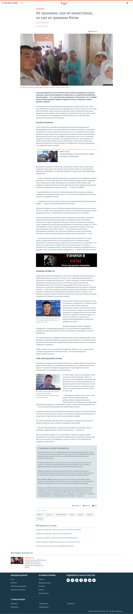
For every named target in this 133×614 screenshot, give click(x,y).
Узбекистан (71, 603)
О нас (12, 579)
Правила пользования (18, 590)
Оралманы (40, 9)
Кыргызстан (15, 607)
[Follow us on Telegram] (81, 580)
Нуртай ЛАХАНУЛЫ (42, 22)
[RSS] (94, 580)
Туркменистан (29, 558)
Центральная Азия (45, 583)
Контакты (14, 583)
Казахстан (14, 603)
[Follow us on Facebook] (77, 580)
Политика (42, 586)
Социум (41, 590)
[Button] (92, 31)
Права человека (44, 593)
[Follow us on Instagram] (72, 580)
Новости (41, 579)
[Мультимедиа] (127, 3)
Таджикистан (43, 603)
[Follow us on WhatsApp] (85, 580)
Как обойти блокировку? (19, 586)
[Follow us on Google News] (89, 580)
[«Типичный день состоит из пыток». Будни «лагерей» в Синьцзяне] (47, 156)
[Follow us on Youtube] (68, 580)
